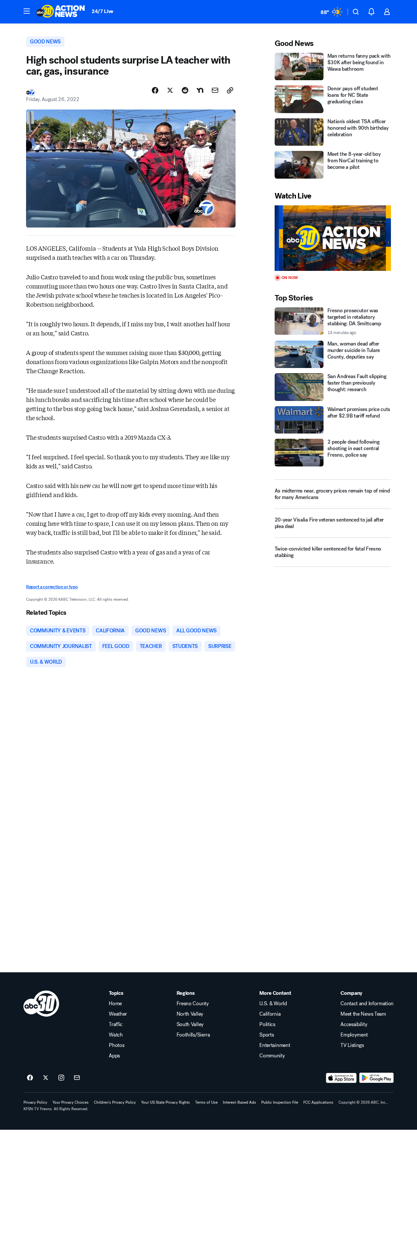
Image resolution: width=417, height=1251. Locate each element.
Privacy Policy (35, 1102)
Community (272, 1055)
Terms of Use (206, 1102)
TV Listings (352, 1045)
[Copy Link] (230, 90)
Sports (266, 1035)
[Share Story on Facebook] (155, 90)
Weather (118, 1014)
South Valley (190, 1024)
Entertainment (274, 1045)
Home (115, 1003)
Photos (116, 1045)
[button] (27, 11)
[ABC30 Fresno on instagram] (61, 1077)
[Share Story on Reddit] (185, 90)
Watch (115, 1035)
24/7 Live (102, 11)
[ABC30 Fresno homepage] (60, 12)
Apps (114, 1055)
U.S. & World (273, 1003)
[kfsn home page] (41, 1004)
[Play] (333, 238)
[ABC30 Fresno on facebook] (29, 1077)
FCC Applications (318, 1102)
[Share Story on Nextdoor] (200, 90)
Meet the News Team (363, 1014)
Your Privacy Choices (70, 1102)
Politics (267, 1024)
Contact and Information (367, 1003)
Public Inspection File (279, 1102)
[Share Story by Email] (215, 90)
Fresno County (193, 1003)
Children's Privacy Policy (115, 1102)
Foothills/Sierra (193, 1035)
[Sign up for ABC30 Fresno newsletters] (76, 1077)
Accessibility (353, 1024)
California (269, 1014)
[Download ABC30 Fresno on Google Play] (376, 1078)
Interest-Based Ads (239, 1102)
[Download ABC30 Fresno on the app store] (341, 1078)
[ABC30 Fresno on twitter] (45, 1077)
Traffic (115, 1024)
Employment (354, 1035)
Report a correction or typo (52, 587)
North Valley (190, 1014)
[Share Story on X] (170, 90)
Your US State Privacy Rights (165, 1102)
